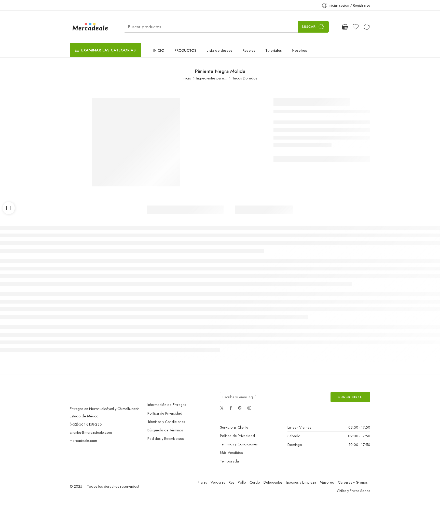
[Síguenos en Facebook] (231, 408)
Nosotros (299, 50)
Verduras (218, 482)
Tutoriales (273, 50)
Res (231, 482)
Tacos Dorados (244, 78)
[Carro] (344, 26)
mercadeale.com (83, 440)
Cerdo (255, 482)
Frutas (202, 482)
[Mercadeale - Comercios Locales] (90, 27)
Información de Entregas (166, 404)
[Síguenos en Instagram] (249, 408)
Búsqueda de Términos (165, 430)
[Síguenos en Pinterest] (240, 408)
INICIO (158, 50)
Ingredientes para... (211, 78)
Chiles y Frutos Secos (353, 490)
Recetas (248, 50)
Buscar (309, 26)
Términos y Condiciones (166, 421)
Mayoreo (327, 482)
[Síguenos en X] (222, 408)
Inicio (187, 78)
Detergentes (273, 482)
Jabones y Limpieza (301, 482)
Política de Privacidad (164, 413)
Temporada (229, 461)
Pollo (242, 482)
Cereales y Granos (353, 482)
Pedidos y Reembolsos (165, 438)
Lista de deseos (219, 50)
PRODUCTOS (185, 50)
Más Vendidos (231, 452)
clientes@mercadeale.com (91, 432)
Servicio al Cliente (234, 427)
